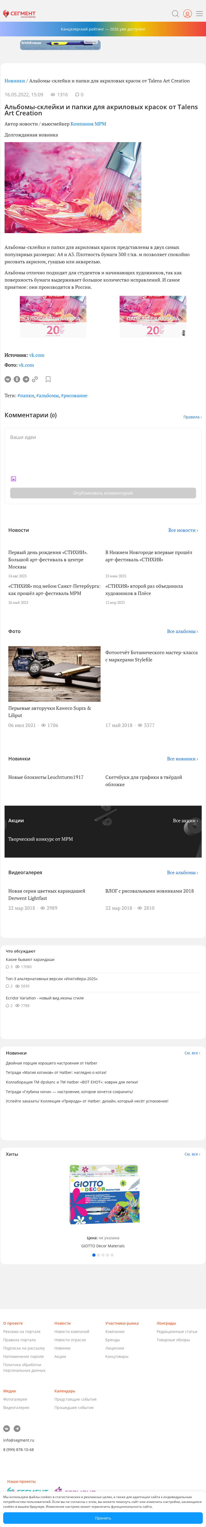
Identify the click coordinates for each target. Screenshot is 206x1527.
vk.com (37, 355)
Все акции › (185, 820)
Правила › (192, 416)
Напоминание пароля (23, 1356)
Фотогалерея (15, 1399)
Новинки (15, 80)
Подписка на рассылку (24, 1348)
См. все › (192, 1053)
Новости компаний (71, 1331)
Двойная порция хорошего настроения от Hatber (51, 1063)
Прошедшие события (74, 1407)
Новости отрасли (70, 1339)
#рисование (74, 395)
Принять (103, 1518)
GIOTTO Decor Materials (103, 1246)
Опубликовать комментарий (103, 493)
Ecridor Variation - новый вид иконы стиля (45, 998)
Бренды (112, 1339)
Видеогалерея (16, 1407)
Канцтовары (116, 1356)
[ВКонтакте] (8, 379)
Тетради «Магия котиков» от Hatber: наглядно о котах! (56, 1072)
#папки (25, 395)
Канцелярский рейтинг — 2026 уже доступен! (103, 29)
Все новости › (183, 530)
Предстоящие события (75, 1399)
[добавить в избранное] (48, 379)
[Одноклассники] (17, 379)
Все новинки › (182, 758)
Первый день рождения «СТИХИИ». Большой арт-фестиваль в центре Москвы (47, 559)
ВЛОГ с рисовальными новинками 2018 (149, 891)
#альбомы (47, 395)
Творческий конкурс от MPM (40, 839)
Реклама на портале (22, 1331)
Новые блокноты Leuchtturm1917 (46, 777)
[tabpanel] (103, 1205)
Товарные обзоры (173, 1339)
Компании (114, 1331)
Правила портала (19, 1339)
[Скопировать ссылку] (35, 379)
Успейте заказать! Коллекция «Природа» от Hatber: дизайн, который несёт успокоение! (87, 1101)
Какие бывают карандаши (30, 959)
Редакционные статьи (177, 1331)
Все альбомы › (182, 631)
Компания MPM (88, 123)
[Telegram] (26, 379)
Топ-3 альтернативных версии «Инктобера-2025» (52, 978)
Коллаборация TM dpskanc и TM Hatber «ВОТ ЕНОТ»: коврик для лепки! (72, 1082)
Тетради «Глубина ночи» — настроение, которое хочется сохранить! (69, 1091)
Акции (60, 1356)
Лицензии (114, 1348)
